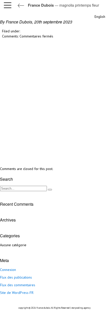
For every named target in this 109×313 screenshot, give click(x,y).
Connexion (8, 269)
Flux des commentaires (17, 285)
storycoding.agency (80, 307)
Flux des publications (16, 277)
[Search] (50, 189)
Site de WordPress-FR (16, 292)
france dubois (43, 307)
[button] (9, 5)
